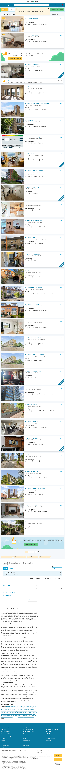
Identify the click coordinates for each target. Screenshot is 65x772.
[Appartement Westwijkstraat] (12, 70)
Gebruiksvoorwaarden (5, 731)
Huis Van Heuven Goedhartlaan (33, 287)
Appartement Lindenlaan (32, 304)
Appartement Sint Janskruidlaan (34, 170)
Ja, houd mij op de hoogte (31, 544)
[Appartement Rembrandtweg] (12, 259)
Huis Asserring (29, 120)
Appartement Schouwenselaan (33, 220)
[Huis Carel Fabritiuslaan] (12, 40)
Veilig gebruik (3, 738)
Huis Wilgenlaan (29, 321)
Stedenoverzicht (26, 740)
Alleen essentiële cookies (57, 760)
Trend (11, 568)
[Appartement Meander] (12, 393)
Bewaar (57, 9)
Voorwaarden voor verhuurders (52, 729)
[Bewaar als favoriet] (61, 18)
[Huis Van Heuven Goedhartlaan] (12, 293)
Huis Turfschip (29, 522)
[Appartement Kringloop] (12, 477)
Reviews (25, 733)
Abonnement (3, 729)
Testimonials (48, 733)
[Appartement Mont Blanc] (12, 193)
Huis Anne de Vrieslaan (31, 18)
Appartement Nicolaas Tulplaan (33, 137)
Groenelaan (5, 588)
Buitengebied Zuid (7, 595)
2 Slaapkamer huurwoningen (20, 556)
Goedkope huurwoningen (7, 556)
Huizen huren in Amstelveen (30, 706)
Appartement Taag (30, 153)
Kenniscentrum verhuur (50, 738)
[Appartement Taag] (12, 159)
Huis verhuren (48, 731)
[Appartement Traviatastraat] (12, 460)
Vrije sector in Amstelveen (21, 711)
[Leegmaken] (42, 5)
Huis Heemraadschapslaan (32, 271)
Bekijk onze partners (34, 758)
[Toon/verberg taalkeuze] (62, 5)
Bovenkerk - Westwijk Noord (9, 592)
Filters (5, 9)
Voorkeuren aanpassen (57, 764)
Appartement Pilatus (30, 237)
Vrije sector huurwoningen (44, 556)
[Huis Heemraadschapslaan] (12, 276)
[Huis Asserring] (12, 126)
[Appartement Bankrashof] (12, 427)
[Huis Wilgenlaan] (12, 326)
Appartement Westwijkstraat (33, 64)
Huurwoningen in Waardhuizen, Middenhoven (16, 714)
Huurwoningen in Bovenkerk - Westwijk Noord (18, 715)
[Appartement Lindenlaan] (12, 310)
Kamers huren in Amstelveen (22, 708)
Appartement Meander (31, 388)
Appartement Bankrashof (32, 421)
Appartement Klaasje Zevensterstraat (35, 488)
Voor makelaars (49, 736)
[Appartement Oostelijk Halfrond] (12, 377)
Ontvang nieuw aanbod (15, 58)
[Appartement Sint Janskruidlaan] (12, 176)
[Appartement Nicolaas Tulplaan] (12, 142)
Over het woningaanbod (28, 729)
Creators (3, 742)
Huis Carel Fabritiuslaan (31, 35)
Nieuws (24, 738)
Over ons (3, 740)
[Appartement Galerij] (12, 209)
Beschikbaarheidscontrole (28, 731)
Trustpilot (60, 80)
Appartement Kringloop (31, 471)
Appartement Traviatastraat (32, 455)
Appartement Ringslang (31, 438)
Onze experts (48, 740)
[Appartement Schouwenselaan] (12, 226)
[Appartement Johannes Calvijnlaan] (12, 343)
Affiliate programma (5, 745)
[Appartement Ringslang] (12, 443)
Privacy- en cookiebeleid (6, 733)
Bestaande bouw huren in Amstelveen (20, 709)
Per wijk (5, 568)
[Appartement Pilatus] (12, 243)
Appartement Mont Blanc (32, 187)
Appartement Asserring (31, 87)
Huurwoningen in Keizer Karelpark (26, 717)
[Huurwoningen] (5, 5)
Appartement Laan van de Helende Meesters (37, 103)
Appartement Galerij (30, 204)
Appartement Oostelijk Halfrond (34, 371)
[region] (32, 760)
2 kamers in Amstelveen (13, 712)
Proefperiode (26, 745)
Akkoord (57, 755)
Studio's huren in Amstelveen (8, 708)
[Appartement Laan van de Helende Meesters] (12, 109)
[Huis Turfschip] (12, 527)
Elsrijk (4, 582)
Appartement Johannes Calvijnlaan (34, 337)
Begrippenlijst (26, 736)
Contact (2, 747)
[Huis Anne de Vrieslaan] (12, 24)
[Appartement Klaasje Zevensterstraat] (12, 494)
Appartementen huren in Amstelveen (14, 706)
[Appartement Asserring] (12, 92)
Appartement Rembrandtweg (33, 254)
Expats (24, 742)
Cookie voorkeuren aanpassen (7, 736)
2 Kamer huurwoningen (32, 556)
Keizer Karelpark (7, 585)
